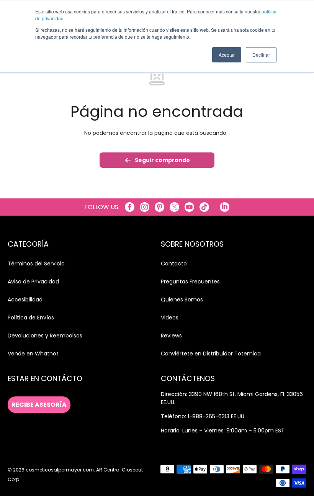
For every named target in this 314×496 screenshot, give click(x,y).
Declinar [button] (261, 54)
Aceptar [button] (227, 54)
